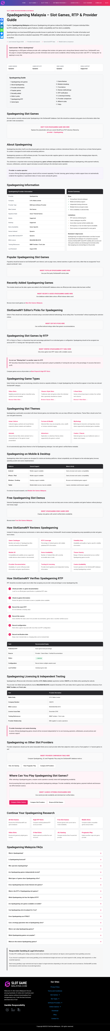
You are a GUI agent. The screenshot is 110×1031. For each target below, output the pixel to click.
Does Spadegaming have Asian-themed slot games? (26, 885)
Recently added (16, 93)
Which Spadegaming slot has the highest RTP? (24, 897)
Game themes (62, 81)
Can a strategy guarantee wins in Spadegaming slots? (26, 922)
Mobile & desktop (63, 84)
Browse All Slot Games (56, 802)
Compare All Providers (47, 766)
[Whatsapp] (1, 30)
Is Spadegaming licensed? (17, 859)
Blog (106, 2)
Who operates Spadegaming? (18, 866)
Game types (15, 102)
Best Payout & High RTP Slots (40, 371)
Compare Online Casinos (18, 802)
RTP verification (63, 93)
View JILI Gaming (14, 766)
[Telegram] (1, 37)
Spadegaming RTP (17, 99)
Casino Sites (75, 2)
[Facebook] (1, 20)
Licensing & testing (64, 96)
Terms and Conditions (55, 991)
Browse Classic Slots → (48, 399)
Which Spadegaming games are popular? (22, 935)
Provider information (17, 87)
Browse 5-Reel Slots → (81, 399)
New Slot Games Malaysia (34, 303)
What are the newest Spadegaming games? (23, 941)
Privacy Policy (55, 987)
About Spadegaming (17, 85)
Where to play (62, 101)
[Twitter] (1, 23)
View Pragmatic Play (29, 766)
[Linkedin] (1, 26)
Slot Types (44, 2)
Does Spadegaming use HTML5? (19, 916)
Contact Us (55, 1018)
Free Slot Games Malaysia (23, 520)
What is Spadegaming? (16, 853)
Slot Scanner (88, 2)
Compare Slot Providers (37, 802)
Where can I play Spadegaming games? (21, 929)
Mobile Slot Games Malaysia (37, 490)
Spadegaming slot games (19, 82)
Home (24, 2)
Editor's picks (15, 96)
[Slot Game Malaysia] (3, 3)
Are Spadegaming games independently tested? (24, 872)
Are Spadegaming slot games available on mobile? (25, 904)
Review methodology (64, 90)
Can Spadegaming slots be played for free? (23, 910)
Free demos (62, 87)
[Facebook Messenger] (1, 33)
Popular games (16, 90)
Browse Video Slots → (15, 399)
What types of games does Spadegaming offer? (24, 878)
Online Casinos (54, 1007)
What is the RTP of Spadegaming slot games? (23, 891)
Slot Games (32, 2)
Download (99, 2)
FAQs (59, 104)
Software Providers (59, 2)
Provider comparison (64, 98)
